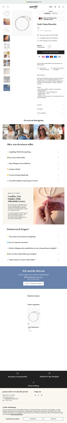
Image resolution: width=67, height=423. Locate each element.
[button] (8, 7)
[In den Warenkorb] (28, 323)
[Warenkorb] (63, 7)
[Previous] (6, 132)
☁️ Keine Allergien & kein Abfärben (18, 163)
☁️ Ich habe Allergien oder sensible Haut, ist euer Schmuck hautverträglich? (32, 248)
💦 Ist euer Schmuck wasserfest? (17, 242)
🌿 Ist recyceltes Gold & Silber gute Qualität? (22, 254)
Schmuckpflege (41, 113)
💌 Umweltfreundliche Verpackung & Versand (22, 181)
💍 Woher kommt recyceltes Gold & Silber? (21, 260)
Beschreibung (41, 75)
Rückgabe (40, 109)
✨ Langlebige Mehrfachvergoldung (19, 152)
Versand (39, 105)
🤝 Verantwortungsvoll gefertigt (17, 175)
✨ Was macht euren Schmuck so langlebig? (21, 237)
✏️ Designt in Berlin (13, 169)
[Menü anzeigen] (3, 7)
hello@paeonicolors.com (34, 277)
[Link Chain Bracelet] (34, 316)
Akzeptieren (33, 418)
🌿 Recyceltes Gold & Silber (16, 158)
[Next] (61, 132)
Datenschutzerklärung (16, 414)
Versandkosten (48, 30)
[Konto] (59, 7)
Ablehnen (53, 418)
